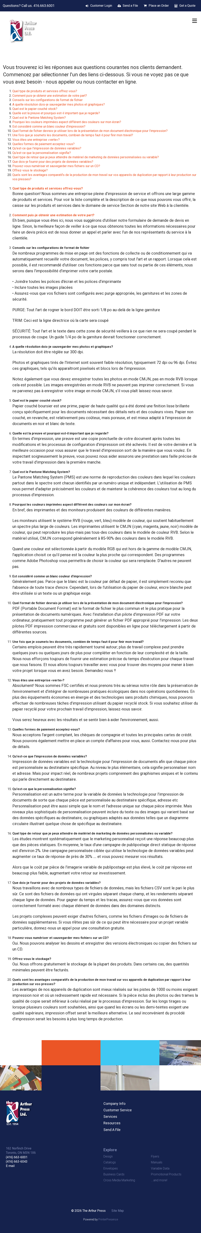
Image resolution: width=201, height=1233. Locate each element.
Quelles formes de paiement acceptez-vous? (43, 144)
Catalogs (109, 1162)
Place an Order (159, 5)
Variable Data (160, 1168)
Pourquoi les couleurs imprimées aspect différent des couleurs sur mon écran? (66, 122)
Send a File (130, 5)
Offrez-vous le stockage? (30, 170)
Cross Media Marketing (119, 1180)
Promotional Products (166, 1174)
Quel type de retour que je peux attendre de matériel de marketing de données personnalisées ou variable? (85, 157)
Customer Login (101, 5)
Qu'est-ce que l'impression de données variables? (46, 148)
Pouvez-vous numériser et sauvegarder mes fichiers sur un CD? (56, 166)
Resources (112, 1123)
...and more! (159, 1180)
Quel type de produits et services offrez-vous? (44, 91)
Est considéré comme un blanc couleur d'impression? (48, 126)
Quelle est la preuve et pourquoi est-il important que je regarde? (56, 113)
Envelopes (110, 1168)
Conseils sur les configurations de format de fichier (47, 100)
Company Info (114, 1103)
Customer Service (117, 1110)
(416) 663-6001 (16, 1157)
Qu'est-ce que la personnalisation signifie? (41, 153)
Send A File (112, 1130)
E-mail (10, 1166)
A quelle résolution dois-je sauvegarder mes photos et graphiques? (58, 104)
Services (110, 1116)
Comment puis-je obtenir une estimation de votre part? (49, 96)
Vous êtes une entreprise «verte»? (36, 140)
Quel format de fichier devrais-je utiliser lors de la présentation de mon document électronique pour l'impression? (90, 131)
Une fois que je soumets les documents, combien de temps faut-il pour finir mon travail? (72, 135)
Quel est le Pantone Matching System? (39, 118)
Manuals (156, 1162)
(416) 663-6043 (16, 1161)
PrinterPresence (108, 1219)
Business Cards (113, 1174)
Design (108, 1156)
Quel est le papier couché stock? (34, 109)
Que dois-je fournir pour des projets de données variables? (52, 162)
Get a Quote (187, 5)
